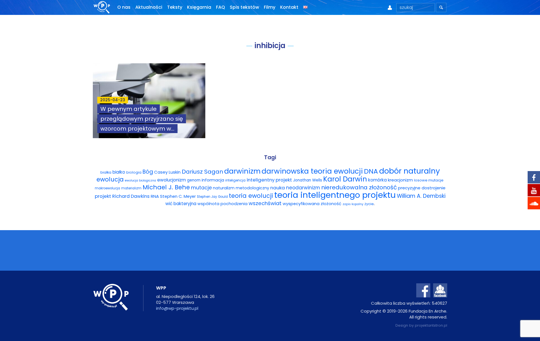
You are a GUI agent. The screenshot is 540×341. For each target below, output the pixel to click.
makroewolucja (107, 188)
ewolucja (110, 179)
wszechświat (265, 203)
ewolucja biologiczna (140, 180)
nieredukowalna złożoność (359, 187)
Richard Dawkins (131, 196)
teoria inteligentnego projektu (335, 195)
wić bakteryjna (180, 204)
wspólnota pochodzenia (222, 204)
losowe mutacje (429, 180)
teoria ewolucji (251, 196)
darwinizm (242, 171)
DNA (371, 171)
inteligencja (235, 180)
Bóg (148, 172)
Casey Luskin (167, 172)
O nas (123, 7)
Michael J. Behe (166, 187)
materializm (131, 188)
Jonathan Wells (307, 180)
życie (369, 203)
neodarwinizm (303, 187)
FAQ (220, 7)
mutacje (201, 187)
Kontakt (289, 7)
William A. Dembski (421, 196)
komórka (377, 180)
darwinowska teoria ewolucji (312, 171)
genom (194, 180)
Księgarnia (199, 7)
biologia (133, 172)
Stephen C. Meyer (178, 196)
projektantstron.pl (431, 325)
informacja (213, 180)
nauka (277, 187)
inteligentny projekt (269, 179)
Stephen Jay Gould (212, 196)
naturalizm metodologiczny (241, 188)
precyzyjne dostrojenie (422, 188)
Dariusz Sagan (202, 172)
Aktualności (148, 7)
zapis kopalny (353, 204)
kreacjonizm (400, 180)
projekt (103, 196)
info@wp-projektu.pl (177, 308)
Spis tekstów (244, 7)
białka (105, 172)
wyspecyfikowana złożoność (312, 204)
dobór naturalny (409, 171)
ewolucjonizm (171, 180)
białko (118, 172)
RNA (155, 196)
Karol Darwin (345, 179)
